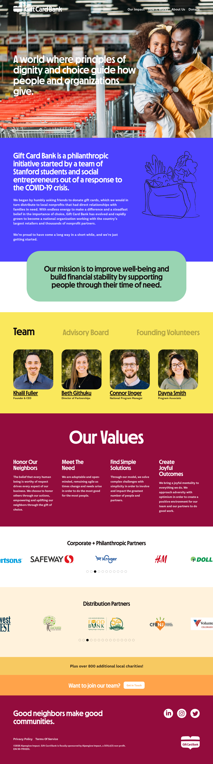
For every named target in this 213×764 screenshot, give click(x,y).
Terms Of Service (46, 739)
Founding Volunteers (168, 332)
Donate (194, 9)
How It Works (158, 9)
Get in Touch (134, 685)
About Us (178, 9)
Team (24, 331)
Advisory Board (86, 332)
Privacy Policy (23, 739)
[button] (87, 571)
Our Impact (136, 9)
